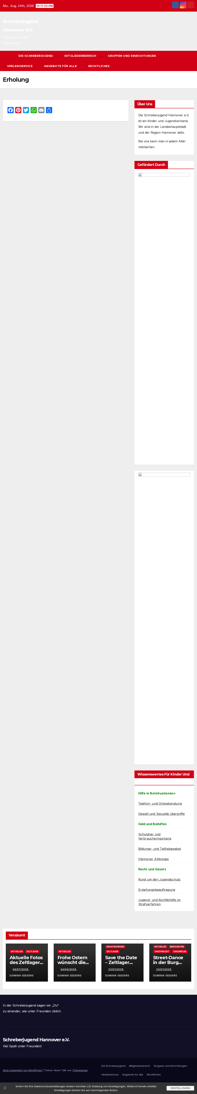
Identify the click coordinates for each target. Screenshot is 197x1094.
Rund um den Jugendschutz (159, 879)
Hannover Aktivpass (153, 859)
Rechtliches (99, 66)
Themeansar (80, 1070)
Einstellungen (180, 1088)
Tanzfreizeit (161, 951)
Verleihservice (20, 66)
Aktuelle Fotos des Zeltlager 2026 (26, 962)
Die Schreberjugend (36, 56)
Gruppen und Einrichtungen (132, 56)
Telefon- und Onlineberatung (160, 803)
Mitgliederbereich (80, 56)
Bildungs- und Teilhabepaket (159, 849)
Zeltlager (32, 951)
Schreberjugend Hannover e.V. (36, 1039)
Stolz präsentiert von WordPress (22, 1070)
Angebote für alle (61, 66)
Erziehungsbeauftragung (156, 890)
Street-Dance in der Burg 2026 (168, 962)
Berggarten (177, 946)
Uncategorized (115, 946)
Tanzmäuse (179, 951)
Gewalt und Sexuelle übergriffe (161, 814)
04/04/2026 (69, 969)
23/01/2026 (116, 969)
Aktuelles (17, 951)
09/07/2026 (21, 969)
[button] (184, 61)
